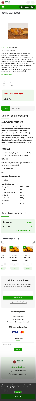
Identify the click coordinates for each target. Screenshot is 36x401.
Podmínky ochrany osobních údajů (18, 322)
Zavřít (28, 89)
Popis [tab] (5, 108)
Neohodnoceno (13, 47)
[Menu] (2, 7)
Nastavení (18, 392)
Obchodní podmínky (18, 319)
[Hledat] (33, 2)
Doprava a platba (18, 316)
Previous (3, 242)
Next (34, 242)
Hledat (18, 349)
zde (21, 389)
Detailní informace (6, 75)
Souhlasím (18, 397)
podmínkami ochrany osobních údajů (18, 303)
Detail (16, 268)
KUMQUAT (29, 222)
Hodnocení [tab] (16, 108)
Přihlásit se (18, 297)
